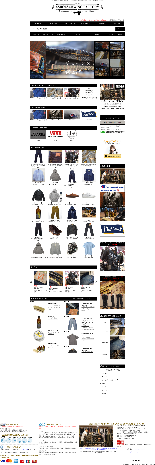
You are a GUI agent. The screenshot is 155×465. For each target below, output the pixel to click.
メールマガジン (69, 23)
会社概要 (38, 23)
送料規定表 (25, 449)
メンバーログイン (112, 118)
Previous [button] (31, 282)
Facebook (101, 23)
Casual (77, 34)
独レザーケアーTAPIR (115, 34)
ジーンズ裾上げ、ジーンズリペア (39, 34)
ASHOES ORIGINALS (58, 34)
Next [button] (96, 282)
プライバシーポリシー (136, 452)
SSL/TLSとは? (136, 460)
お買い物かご (85, 23)
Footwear (96, 34)
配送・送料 (53, 23)
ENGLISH (116, 23)
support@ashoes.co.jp (139, 449)
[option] (40, 282)
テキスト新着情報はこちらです (82, 298)
